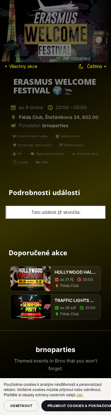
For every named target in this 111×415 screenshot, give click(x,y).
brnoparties (55, 125)
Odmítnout (21, 405)
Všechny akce (23, 66)
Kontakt (57, 380)
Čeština (95, 66)
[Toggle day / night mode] (81, 66)
